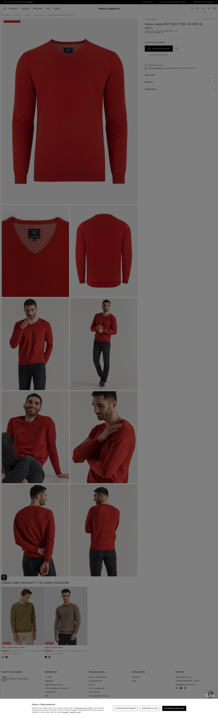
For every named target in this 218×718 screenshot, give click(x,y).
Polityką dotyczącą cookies (83, 708)
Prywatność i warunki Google (71, 712)
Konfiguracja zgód (150, 708)
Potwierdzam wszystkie (174, 708)
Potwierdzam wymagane (125, 708)
